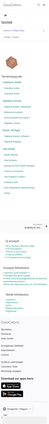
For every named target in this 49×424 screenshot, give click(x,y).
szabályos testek (12, 82)
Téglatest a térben (12, 123)
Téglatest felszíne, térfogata (16, 136)
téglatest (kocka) (12, 100)
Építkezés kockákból (13, 112)
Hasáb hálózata (11, 155)
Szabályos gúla (11, 182)
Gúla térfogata (10, 160)
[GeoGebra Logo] (12, 5)
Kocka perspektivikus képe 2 (17, 117)
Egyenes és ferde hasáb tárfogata (19, 166)
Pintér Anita (18, 30)
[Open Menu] (44, 5)
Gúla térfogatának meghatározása (19, 187)
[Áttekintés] (5, 15)
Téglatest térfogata (12, 141)
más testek (9, 148)
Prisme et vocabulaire (13, 171)
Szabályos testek (11, 88)
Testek (7, 193)
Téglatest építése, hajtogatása (17, 107)
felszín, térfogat (11, 130)
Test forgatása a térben (14, 176)
